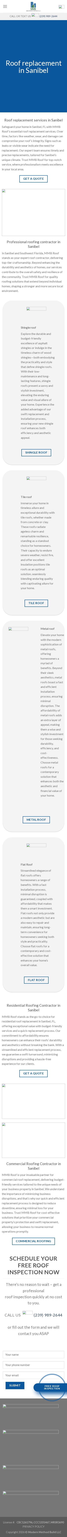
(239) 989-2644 (48, 16)
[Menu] (5, 6)
